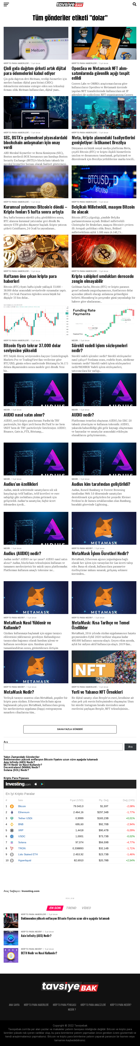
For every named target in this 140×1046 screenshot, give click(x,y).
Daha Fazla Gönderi (70, 729)
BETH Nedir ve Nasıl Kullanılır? (23, 764)
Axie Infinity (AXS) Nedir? (19, 762)
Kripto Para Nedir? (120, 1005)
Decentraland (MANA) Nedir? (22, 767)
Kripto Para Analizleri (93, 1005)
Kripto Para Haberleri (36, 1005)
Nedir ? (72, 1009)
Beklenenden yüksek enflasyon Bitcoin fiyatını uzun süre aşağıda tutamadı (51, 759)
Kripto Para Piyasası (64, 1005)
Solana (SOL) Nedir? (16, 770)
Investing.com (30, 891)
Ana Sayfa (14, 1005)
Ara (6, 742)
